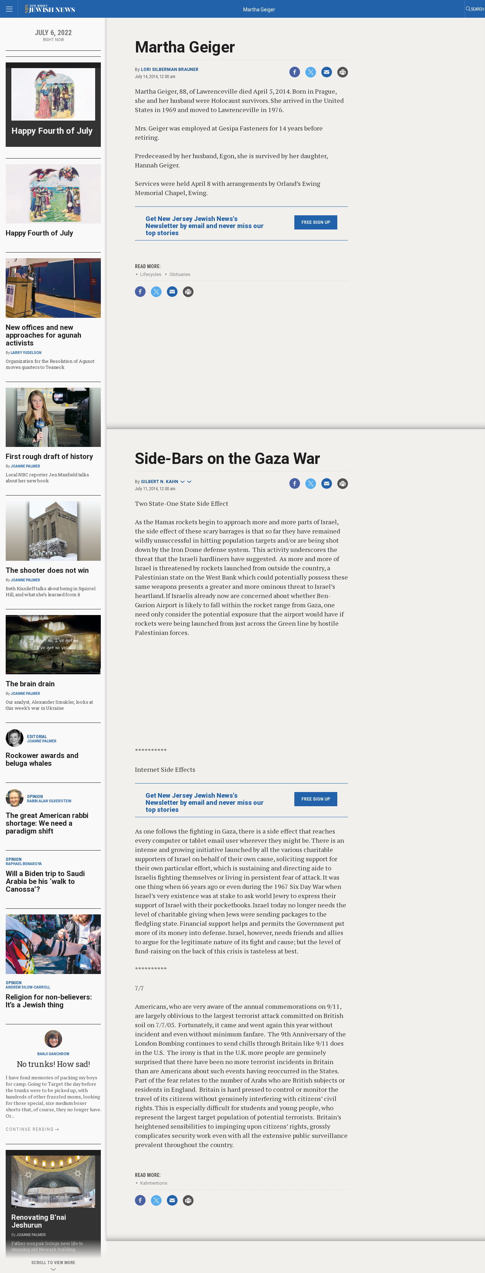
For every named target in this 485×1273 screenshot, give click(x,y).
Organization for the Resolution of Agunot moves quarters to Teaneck (50, 364)
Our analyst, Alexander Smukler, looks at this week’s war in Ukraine (49, 705)
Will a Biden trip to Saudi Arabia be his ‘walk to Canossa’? (45, 881)
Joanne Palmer (25, 466)
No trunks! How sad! (53, 1064)
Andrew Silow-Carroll (28, 987)
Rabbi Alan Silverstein (49, 801)
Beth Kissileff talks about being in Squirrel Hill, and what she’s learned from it (51, 591)
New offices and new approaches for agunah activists (43, 335)
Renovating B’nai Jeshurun (38, 1221)
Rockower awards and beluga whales (42, 759)
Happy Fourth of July (52, 131)
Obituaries (179, 274)
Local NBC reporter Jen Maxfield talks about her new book (47, 477)
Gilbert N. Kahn (159, 481)
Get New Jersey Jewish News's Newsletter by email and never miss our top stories (205, 226)
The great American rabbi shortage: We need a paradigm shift (47, 823)
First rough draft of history (49, 456)
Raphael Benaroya (24, 864)
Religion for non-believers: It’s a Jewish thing (49, 1001)
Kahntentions (153, 1183)
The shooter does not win (47, 570)
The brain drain (30, 684)
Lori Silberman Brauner (169, 69)
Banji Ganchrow (53, 1054)
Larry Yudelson (26, 353)
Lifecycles (150, 274)
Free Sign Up (315, 222)
